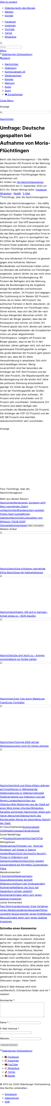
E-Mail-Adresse (9, 1028)
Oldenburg (10, 68)
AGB (7, 1101)
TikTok (8, 33)
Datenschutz (12, 1098)
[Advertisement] (25, 458)
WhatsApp (10, 36)
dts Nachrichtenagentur (30, 182)
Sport (8, 90)
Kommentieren (19, 525)
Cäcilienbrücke (31, 830)
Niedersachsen (13, 75)
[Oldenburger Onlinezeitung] (16, 1050)
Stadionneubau (14, 830)
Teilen (30, 526)
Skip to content (8, 1)
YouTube (9, 29)
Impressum (11, 1094)
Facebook (10, 21)
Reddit (17, 193)
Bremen (9, 79)
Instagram (10, 25)
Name (4, 1022)
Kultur (8, 86)
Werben (9, 11)
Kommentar (7, 1000)
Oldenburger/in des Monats (20, 8)
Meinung (10, 83)
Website (4, 1038)
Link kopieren (38, 526)
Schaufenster (15, 94)
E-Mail (26, 193)
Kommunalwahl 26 (15, 71)
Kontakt (9, 15)
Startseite (5, 525)
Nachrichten (11, 64)
